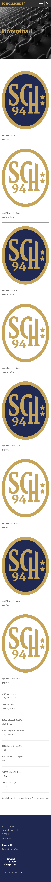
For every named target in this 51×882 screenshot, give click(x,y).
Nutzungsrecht (7, 845)
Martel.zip (6, 776)
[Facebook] (2, 855)
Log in (20, 872)
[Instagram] (5, 855)
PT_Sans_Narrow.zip (10, 787)
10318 (15, 838)
